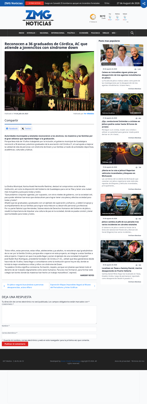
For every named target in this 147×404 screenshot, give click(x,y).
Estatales (31, 33)
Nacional (44, 33)
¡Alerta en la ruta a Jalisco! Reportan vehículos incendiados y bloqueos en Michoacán (118, 173)
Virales (106, 33)
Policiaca (95, 33)
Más (113, 33)
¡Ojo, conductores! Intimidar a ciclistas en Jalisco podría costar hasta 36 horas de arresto (121, 124)
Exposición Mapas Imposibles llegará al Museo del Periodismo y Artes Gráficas (70, 286)
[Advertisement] (49, 168)
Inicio (21, 33)
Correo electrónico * (9, 333)
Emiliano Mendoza (134, 89)
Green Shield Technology (70, 361)
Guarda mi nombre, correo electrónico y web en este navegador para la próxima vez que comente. (46, 340)
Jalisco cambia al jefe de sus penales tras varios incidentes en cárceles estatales (120, 223)
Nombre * (6, 326)
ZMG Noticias (13, 3)
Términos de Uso (137, 361)
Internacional (58, 33)
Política (71, 33)
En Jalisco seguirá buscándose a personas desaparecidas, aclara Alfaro (25, 286)
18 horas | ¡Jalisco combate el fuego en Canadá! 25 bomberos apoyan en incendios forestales (47, 3)
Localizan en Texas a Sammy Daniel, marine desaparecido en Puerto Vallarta (122, 269)
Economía (83, 33)
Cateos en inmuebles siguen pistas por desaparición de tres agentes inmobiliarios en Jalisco (121, 75)
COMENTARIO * (8, 304)
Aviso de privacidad (122, 361)
